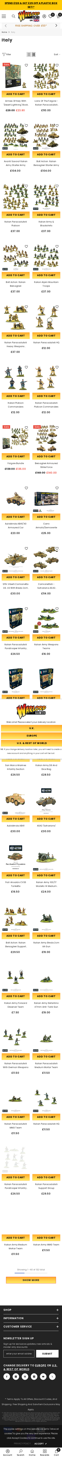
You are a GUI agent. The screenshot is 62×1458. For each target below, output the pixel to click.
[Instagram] (16, 1376)
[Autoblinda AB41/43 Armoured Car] (16, 499)
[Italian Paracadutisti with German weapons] (16, 1038)
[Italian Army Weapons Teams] (46, 620)
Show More (31, 1280)
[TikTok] (34, 1376)
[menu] (4, 16)
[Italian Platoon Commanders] (16, 378)
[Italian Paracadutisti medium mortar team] (46, 1038)
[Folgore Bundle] (16, 438)
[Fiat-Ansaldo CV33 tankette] (16, 857)
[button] (29, 54)
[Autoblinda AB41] (16, 801)
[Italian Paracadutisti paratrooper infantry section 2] (16, 1159)
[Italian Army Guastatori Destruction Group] (46, 680)
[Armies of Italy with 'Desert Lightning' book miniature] (16, 76)
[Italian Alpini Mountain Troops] (46, 257)
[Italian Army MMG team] (46, 1220)
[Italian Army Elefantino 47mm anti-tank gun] (46, 978)
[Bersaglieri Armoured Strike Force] (46, 438)
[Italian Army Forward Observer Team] (16, 978)
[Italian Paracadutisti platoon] (16, 197)
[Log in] (44, 16)
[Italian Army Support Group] (16, 680)
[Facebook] (6, 1376)
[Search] (14, 16)
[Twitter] (52, 1376)
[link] (8, 1452)
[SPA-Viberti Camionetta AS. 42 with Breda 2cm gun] (16, 559)
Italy (13, 32)
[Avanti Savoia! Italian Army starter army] (16, 136)
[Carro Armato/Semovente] (46, 499)
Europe (40, 1365)
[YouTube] (43, 1376)
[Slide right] (56, 26)
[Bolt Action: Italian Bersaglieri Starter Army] (46, 136)
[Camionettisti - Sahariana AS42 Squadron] (46, 559)
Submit (47, 1353)
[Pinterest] (25, 1376)
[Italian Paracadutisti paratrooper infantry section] (16, 620)
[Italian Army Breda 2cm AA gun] (46, 918)
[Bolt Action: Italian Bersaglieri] (16, 257)
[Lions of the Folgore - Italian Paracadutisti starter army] (46, 76)
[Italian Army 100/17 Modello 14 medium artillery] (46, 857)
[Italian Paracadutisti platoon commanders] (46, 378)
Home (4, 32)
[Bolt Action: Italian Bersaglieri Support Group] (16, 918)
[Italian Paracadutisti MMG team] (16, 1099)
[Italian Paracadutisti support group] (46, 1159)
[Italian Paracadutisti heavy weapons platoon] (16, 318)
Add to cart (15, 94)
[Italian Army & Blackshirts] (46, 197)
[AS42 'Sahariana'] (46, 801)
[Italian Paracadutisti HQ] (46, 318)
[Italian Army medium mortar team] (16, 1220)
